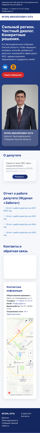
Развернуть (19, 177)
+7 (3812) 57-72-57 (16, 9)
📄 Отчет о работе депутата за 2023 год (19, 217)
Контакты (25, 416)
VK (25, 311)
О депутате (26, 413)
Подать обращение (13, 75)
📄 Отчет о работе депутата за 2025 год (19, 233)
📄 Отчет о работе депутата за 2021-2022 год (19, 209)
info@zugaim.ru (7, 11)
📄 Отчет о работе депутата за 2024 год (19, 225)
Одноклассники (13, 314)
